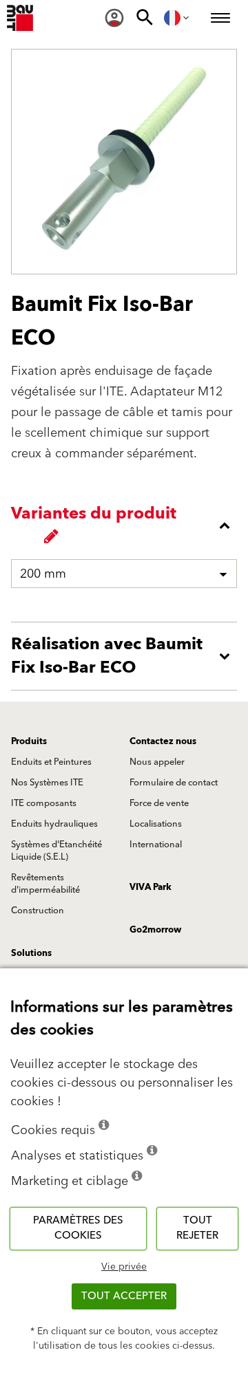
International (156, 844)
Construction (37, 910)
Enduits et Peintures (51, 762)
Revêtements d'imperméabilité (45, 884)
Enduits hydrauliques (54, 823)
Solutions (31, 953)
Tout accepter (124, 1296)
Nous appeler (157, 762)
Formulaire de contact (174, 782)
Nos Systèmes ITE (47, 782)
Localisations (156, 823)
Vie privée (124, 1267)
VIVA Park (151, 887)
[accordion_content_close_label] (127, 525)
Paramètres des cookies (78, 1228)
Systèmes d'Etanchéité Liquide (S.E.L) (56, 851)
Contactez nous (163, 741)
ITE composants (43, 803)
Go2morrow (155, 929)
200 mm (43, 574)
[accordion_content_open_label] (127, 656)
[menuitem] (114, 18)
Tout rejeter (197, 1228)
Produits (29, 741)
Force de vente (159, 803)
